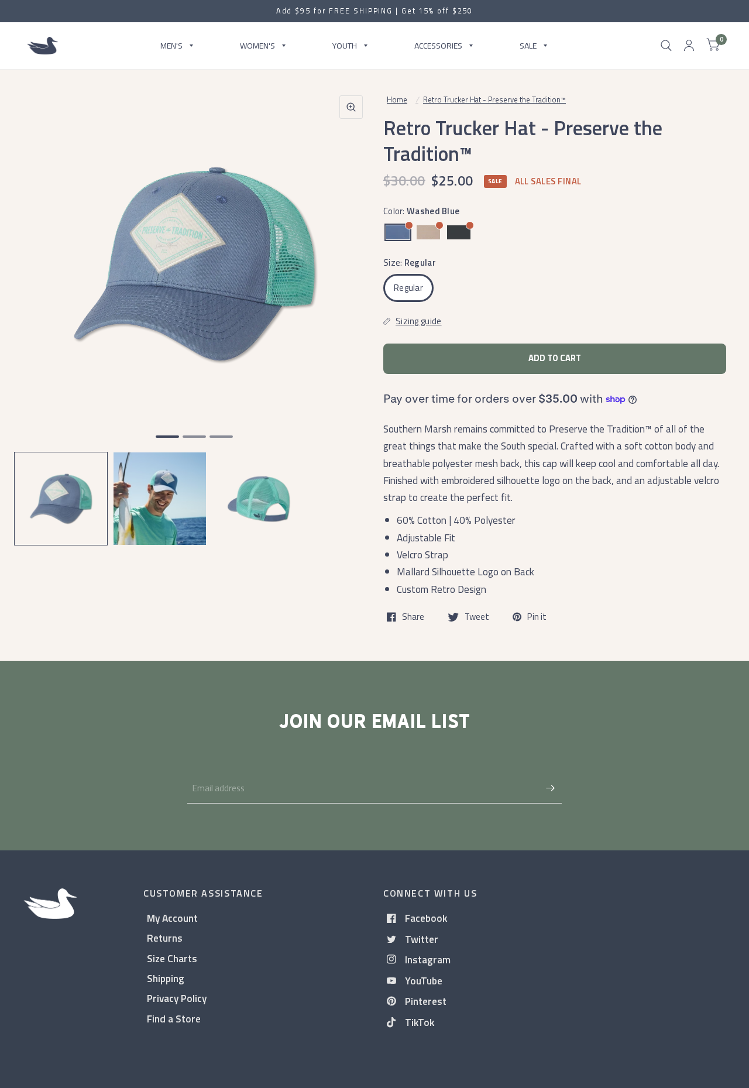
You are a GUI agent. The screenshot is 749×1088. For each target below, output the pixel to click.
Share (413, 617)
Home (397, 99)
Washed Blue (398, 232)
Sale (528, 45)
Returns (165, 938)
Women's (257, 45)
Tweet (477, 617)
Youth (344, 45)
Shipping (165, 978)
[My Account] (689, 45)
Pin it (537, 617)
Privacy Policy (177, 998)
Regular (408, 287)
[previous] (38, 309)
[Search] (666, 45)
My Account (172, 918)
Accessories (438, 45)
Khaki (428, 232)
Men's (171, 45)
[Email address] (550, 788)
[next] (350, 309)
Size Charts (172, 958)
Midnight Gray (458, 232)
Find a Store (174, 1019)
